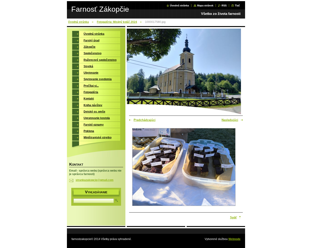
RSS (224, 5)
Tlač (237, 5)
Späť (233, 217)
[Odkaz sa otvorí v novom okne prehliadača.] (183, 167)
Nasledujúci (230, 120)
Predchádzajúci (145, 120)
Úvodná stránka (179, 5)
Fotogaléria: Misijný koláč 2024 (117, 22)
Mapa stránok (205, 5)
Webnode (234, 239)
